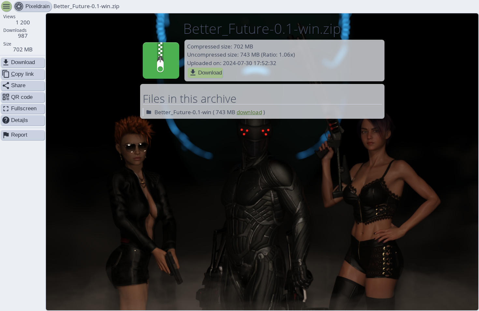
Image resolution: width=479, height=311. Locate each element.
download (249, 112)
